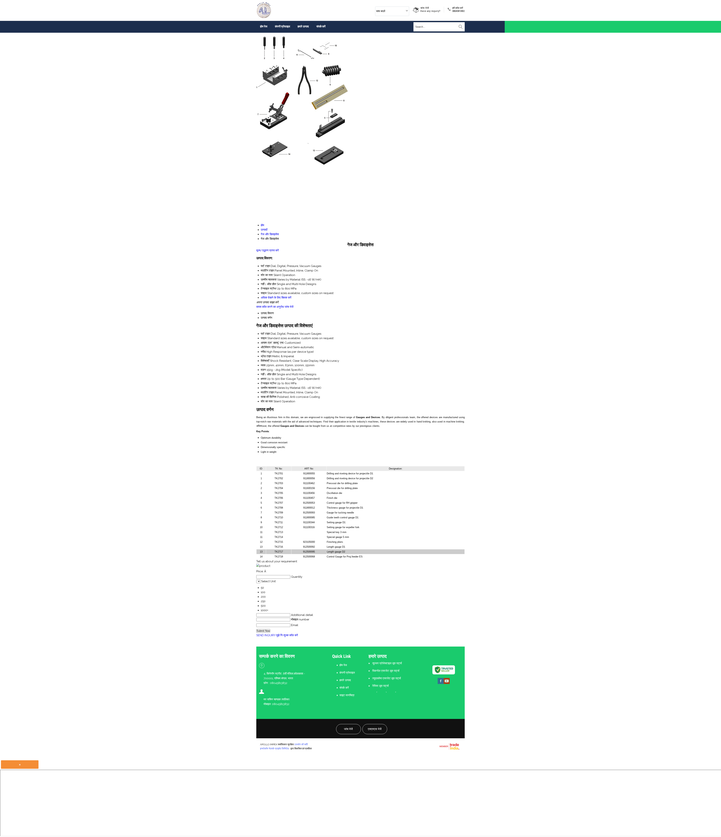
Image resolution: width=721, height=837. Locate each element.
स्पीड (263, 351)
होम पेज (263, 26)
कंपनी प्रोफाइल (282, 26)
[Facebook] (441, 683)
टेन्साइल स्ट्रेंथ (268, 383)
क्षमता (263, 379)
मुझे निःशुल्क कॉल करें (287, 635)
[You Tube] (447, 683)
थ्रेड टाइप (266, 356)
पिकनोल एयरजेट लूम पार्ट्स (385, 670)
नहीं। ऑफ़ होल (268, 374)
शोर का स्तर (267, 401)
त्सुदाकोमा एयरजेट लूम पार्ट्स (386, 678)
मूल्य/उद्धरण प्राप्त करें (267, 250)
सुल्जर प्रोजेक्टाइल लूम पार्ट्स (387, 663)
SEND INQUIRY (265, 635)
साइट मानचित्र (346, 695)
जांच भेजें (289, 307)
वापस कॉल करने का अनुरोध (270, 307)
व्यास (263, 365)
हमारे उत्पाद (303, 26)
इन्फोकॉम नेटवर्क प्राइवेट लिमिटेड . (275, 748)
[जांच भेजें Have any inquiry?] (416, 9)
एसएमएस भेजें (375, 729)
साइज (264, 338)
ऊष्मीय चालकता (268, 388)
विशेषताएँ (265, 360)
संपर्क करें (321, 26)
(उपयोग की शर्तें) (301, 744)
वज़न (263, 369)
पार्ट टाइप (265, 333)
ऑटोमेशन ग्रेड (268, 347)
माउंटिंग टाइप (267, 392)
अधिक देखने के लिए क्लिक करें (276, 297)
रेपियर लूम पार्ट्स (380, 686)
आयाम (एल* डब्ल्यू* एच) (272, 342)
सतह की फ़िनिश (268, 397)
